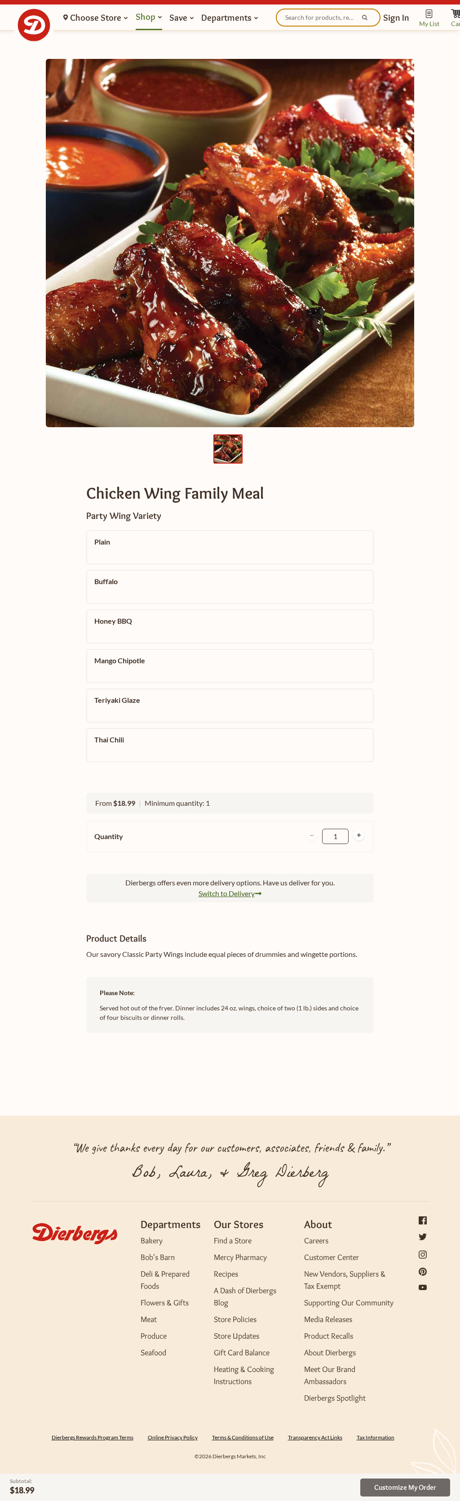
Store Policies (235, 1319)
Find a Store (233, 1241)
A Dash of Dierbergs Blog (245, 1297)
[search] (328, 18)
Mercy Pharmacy (240, 1257)
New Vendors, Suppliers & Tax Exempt (344, 1280)
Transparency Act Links (315, 1437)
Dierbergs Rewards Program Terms (92, 1437)
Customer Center (331, 1257)
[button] (396, 17)
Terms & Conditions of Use (243, 1437)
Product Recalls (328, 1336)
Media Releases (328, 1319)
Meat (149, 1319)
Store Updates (236, 1336)
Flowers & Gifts (165, 1303)
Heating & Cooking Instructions (244, 1375)
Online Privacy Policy (173, 1437)
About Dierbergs (330, 1353)
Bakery (152, 1241)
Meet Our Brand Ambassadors (329, 1375)
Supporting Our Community (349, 1303)
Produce (154, 1336)
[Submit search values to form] (365, 19)
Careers (316, 1241)
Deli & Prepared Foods (165, 1280)
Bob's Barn (158, 1257)
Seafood (153, 1353)
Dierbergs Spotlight (335, 1398)
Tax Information (375, 1437)
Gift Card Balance (242, 1353)
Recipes (226, 1274)
